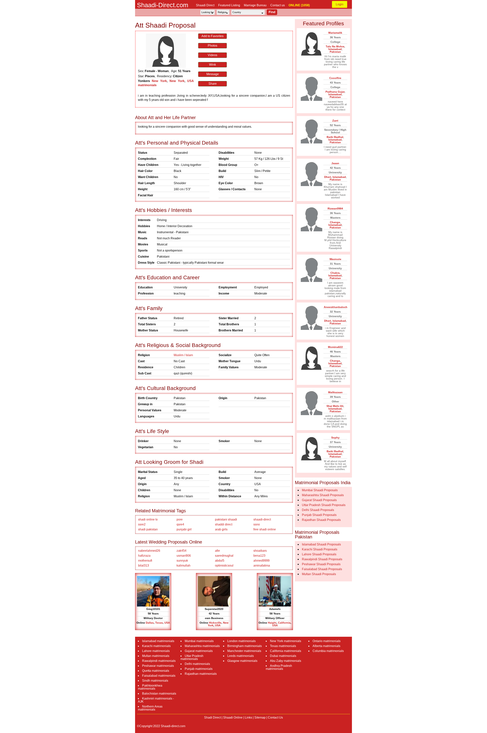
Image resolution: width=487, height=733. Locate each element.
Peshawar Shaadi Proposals (321, 564)
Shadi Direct (212, 717)
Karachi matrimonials (156, 646)
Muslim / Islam (183, 355)
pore (180, 519)
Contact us (277, 5)
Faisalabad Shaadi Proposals (322, 569)
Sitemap (260, 717)
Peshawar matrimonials (158, 665)
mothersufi (145, 560)
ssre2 (142, 524)
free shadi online (264, 529)
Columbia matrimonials (328, 651)
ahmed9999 (261, 560)
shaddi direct (223, 524)
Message (212, 74)
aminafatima (261, 565)
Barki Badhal (335, 136)
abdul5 (219, 560)
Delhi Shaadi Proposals (318, 510)
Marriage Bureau (255, 5)
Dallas (150, 622)
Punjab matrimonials (198, 668)
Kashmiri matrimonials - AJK (156, 700)
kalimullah (183, 565)
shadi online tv (148, 519)
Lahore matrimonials (156, 651)
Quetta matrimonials (155, 670)
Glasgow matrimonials (242, 660)
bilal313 (143, 565)
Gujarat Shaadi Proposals (319, 500)
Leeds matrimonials (240, 655)
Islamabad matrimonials (158, 641)
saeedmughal (224, 555)
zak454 (181, 550)
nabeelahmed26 (149, 550)
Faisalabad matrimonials (158, 675)
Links (248, 717)
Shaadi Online (233, 717)
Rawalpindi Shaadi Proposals (322, 559)
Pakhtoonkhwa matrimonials (150, 687)
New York (159, 81)
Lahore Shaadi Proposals (319, 554)
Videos (212, 55)
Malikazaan (335, 392)
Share (212, 83)
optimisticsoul (224, 565)
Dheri (327, 176)
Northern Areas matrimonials (150, 708)
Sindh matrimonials (155, 680)
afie (217, 550)
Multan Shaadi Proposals (319, 574)
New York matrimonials (285, 641)
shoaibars (260, 550)
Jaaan (335, 163)
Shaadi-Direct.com (162, 5)
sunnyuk (182, 560)
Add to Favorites (212, 36)
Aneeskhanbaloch (335, 307)
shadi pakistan (148, 529)
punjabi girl (184, 529)
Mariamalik (335, 32)
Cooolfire (335, 78)
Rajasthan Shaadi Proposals (321, 519)
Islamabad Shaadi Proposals (321, 544)
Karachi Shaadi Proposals (319, 549)
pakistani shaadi (226, 519)
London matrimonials (241, 641)
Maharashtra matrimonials (202, 646)
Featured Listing (229, 5)
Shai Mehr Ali (334, 405)
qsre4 (180, 524)
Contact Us (275, 717)
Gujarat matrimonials (199, 651)
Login (339, 4)
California (284, 622)
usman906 (184, 555)
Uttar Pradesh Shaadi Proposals (323, 505)
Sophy (335, 437)
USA (167, 622)
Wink (212, 64)
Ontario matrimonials (327, 641)
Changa (335, 222)
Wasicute (335, 259)
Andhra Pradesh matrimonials (279, 667)
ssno (256, 524)
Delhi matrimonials (197, 663)
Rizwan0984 (335, 208)
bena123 (259, 555)
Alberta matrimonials (326, 646)
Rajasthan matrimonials (201, 673)
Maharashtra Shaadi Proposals (323, 495)
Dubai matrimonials (283, 655)
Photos (212, 45)
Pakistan (335, 51)
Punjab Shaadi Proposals (319, 515)
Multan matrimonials (155, 655)
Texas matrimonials (283, 646)
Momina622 (335, 347)
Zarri (335, 120)
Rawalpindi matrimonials (159, 660)
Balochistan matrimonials (159, 693)
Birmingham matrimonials (244, 646)
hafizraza (144, 555)
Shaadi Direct (205, 5)
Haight (272, 622)
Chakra (335, 272)
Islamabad (335, 49)
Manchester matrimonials (244, 651)
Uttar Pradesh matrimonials (192, 657)
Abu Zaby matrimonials (285, 660)
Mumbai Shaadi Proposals (320, 490)
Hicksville (215, 622)
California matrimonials (285, 651)
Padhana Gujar (335, 91)
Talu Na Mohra (335, 46)
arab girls (221, 529)
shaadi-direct (262, 519)
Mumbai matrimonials (199, 641)
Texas (159, 622)
